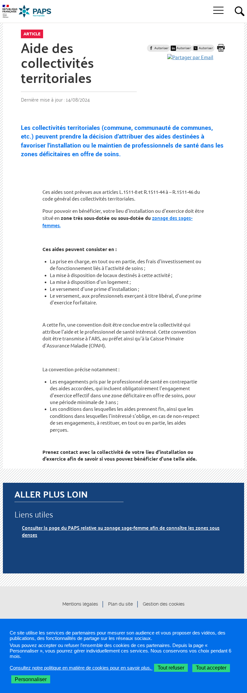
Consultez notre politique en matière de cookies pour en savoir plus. (81, 667)
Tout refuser (171, 667)
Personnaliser (31, 679)
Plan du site (120, 604)
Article (32, 34)
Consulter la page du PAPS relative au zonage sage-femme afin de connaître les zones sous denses (121, 531)
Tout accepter (211, 667)
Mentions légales (80, 604)
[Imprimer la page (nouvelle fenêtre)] (221, 48)
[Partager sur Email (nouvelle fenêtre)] (190, 57)
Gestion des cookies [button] (164, 604)
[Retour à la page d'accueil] (35, 11)
